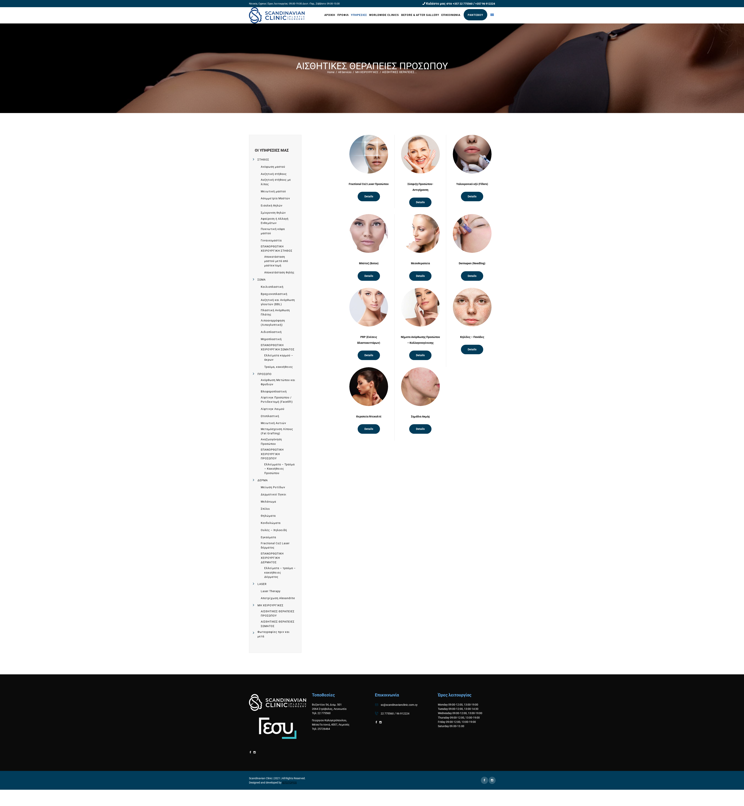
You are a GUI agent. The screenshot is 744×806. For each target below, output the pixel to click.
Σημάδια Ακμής (420, 416)
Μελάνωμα (268, 501)
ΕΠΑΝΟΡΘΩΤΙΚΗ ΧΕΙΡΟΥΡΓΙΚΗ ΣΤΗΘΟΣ (276, 248)
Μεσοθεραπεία (420, 263)
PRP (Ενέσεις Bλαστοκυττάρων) (368, 339)
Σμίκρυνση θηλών (273, 212)
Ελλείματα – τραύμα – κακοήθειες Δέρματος (280, 572)
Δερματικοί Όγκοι (273, 494)
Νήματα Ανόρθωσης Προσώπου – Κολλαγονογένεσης (420, 339)
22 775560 (387, 713)
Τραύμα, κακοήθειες (278, 366)
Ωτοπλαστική (270, 416)
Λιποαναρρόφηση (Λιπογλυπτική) (273, 322)
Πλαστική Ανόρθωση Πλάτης (275, 312)
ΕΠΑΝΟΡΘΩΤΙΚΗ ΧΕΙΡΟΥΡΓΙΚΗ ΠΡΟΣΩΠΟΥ (272, 454)
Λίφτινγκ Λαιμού (272, 408)
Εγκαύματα (268, 537)
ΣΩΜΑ (261, 279)
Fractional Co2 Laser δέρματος (275, 545)
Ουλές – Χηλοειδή (274, 530)
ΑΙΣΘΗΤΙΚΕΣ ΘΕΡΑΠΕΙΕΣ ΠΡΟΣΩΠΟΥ (277, 613)
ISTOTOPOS (289, 782)
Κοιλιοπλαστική (272, 286)
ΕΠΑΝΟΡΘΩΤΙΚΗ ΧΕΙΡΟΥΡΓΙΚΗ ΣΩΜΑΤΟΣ (277, 347)
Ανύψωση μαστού (273, 166)
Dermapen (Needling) (472, 263)
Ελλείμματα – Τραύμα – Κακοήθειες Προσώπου (279, 469)
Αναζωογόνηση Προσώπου (271, 441)
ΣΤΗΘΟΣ (263, 159)
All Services (344, 72)
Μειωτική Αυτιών (273, 423)
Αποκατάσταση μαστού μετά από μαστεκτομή (276, 261)
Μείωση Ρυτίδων (273, 487)
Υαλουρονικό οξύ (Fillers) (472, 184)
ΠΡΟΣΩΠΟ (264, 374)
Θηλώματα (268, 515)
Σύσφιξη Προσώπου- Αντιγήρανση (420, 186)
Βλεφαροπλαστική (274, 391)
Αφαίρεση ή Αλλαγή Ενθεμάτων (274, 221)
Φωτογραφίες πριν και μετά (273, 634)
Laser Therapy (271, 591)
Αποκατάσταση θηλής (279, 272)
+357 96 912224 (485, 3)
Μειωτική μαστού (273, 191)
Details (368, 196)
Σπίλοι (265, 508)
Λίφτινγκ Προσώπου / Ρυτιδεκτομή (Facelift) (277, 399)
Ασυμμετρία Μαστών (275, 198)
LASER (262, 584)
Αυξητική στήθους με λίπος (276, 182)
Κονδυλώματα (271, 522)
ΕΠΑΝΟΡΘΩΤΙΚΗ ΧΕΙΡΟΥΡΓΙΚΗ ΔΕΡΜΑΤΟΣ (272, 558)
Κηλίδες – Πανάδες (472, 337)
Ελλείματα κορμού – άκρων (278, 357)
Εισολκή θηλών (271, 205)
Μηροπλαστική (271, 339)
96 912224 (402, 713)
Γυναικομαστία (271, 240)
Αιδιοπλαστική (271, 331)
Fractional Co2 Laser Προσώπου (369, 184)
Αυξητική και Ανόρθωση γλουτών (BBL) (278, 302)
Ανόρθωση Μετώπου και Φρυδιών (278, 382)
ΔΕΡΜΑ (262, 480)
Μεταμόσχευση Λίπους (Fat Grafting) (277, 431)
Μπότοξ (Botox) (369, 263)
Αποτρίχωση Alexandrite (278, 598)
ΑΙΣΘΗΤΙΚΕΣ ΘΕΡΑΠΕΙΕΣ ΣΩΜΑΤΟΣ (277, 623)
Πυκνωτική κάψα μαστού (273, 231)
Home (330, 72)
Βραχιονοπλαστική (274, 293)
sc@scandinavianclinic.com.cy (399, 704)
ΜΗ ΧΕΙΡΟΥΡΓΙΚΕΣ (366, 72)
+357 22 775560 (463, 3)
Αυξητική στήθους (274, 173)
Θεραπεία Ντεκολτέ (368, 416)
